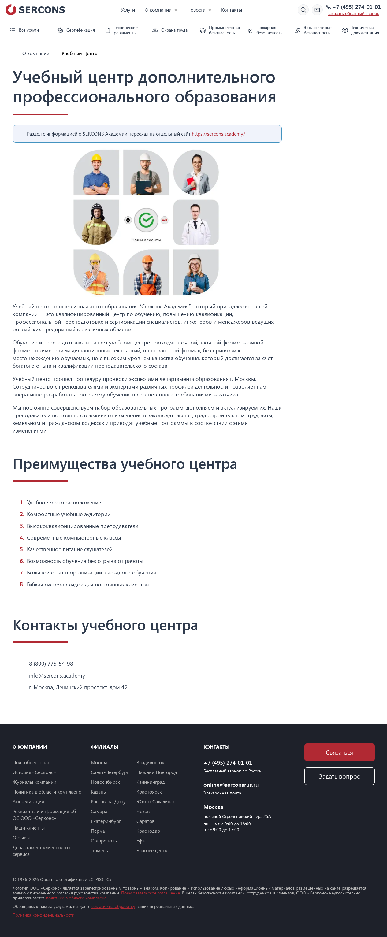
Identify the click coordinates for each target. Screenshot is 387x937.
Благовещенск (151, 850)
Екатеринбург (106, 821)
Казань (98, 791)
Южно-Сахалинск (155, 801)
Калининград (150, 782)
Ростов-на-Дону (108, 801)
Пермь (98, 830)
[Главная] (15, 53)
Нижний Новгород (156, 772)
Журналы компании (34, 782)
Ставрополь (104, 840)
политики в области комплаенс (76, 898)
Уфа (140, 840)
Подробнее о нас (31, 762)
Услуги (128, 9)
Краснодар (148, 830)
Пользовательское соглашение (150, 893)
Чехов (143, 811)
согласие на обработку (113, 906)
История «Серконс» (34, 772)
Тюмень (99, 850)
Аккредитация (28, 801)
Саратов (145, 821)
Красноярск (149, 791)
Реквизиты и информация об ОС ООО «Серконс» (44, 814)
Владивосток (150, 762)
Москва (99, 762)
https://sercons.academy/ (218, 133)
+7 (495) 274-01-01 (356, 7)
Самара (99, 811)
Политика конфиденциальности (43, 915)
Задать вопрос (339, 776)
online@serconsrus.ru (231, 784)
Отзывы (21, 837)
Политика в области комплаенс (47, 791)
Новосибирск (105, 782)
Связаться (339, 752)
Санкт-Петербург (109, 772)
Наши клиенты (29, 827)
